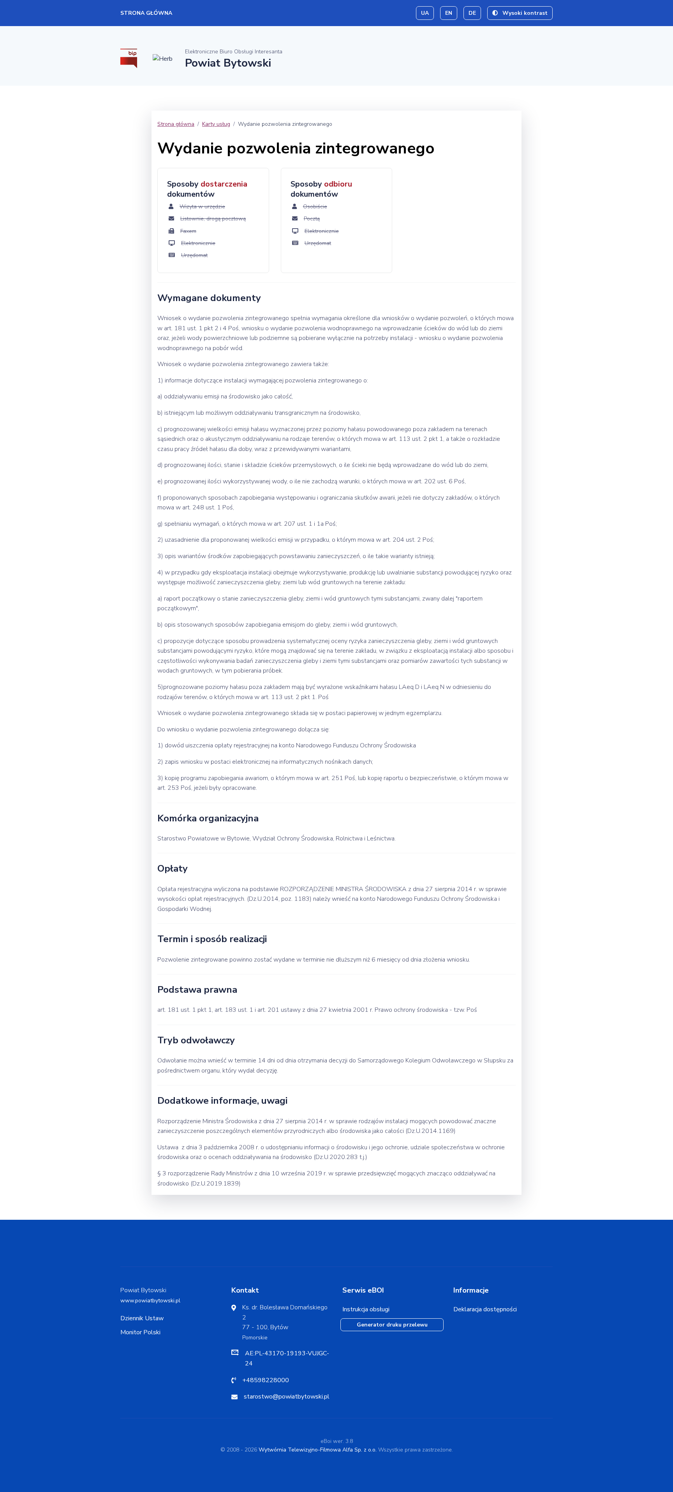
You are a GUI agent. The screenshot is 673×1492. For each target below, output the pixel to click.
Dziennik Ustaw (142, 1318)
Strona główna (146, 13)
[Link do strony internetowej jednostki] (163, 58)
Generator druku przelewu (392, 1324)
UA (425, 13)
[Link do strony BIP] (128, 58)
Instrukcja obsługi (365, 1309)
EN (448, 13)
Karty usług (216, 124)
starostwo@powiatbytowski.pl (286, 1396)
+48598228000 (265, 1380)
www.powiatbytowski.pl (150, 1300)
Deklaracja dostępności (485, 1309)
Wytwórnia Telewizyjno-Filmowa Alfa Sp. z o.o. (318, 1449)
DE (472, 13)
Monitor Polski (140, 1332)
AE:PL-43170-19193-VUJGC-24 (287, 1358)
